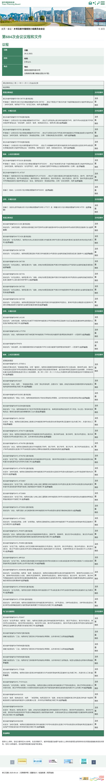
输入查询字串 (98, 3)
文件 (96, 98)
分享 (94, 3)
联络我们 (90, 3)
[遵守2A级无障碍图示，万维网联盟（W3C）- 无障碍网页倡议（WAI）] (83, 778)
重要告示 (33, 773)
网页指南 (50, 773)
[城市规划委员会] (11, 4)
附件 (96, 105)
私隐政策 (42, 773)
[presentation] (12, 762)
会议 (9, 29)
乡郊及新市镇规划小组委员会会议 (29, 29)
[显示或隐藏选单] (103, 3)
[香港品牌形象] (96, 778)
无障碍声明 (24, 773)
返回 (102, 29)
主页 (3, 29)
